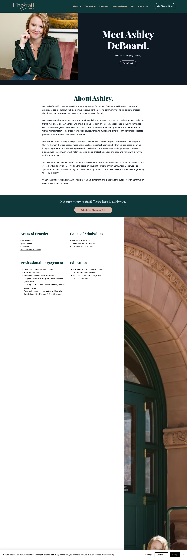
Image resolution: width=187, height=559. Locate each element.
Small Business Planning (30, 249)
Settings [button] (148, 554)
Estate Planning (27, 240)
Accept (175, 554)
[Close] (183, 554)
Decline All (161, 554)
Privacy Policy (108, 554)
